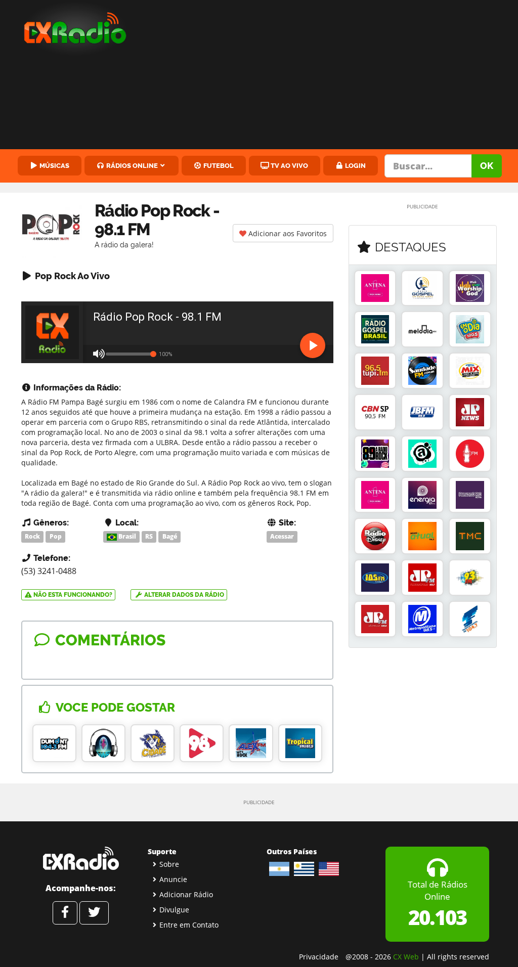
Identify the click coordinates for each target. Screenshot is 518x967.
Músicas (53, 165)
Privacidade (318, 956)
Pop (56, 536)
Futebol (218, 165)
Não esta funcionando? (72, 594)
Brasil (126, 536)
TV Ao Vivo (288, 165)
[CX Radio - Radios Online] (81, 858)
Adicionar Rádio (186, 894)
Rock (32, 536)
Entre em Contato (189, 925)
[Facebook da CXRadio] (65, 913)
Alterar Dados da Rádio (183, 594)
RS (149, 536)
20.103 (437, 917)
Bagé (169, 536)
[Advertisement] (331, 76)
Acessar (282, 536)
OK (486, 165)
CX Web (406, 956)
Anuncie (173, 879)
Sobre (169, 864)
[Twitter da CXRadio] (94, 913)
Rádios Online (131, 165)
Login (354, 165)
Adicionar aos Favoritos (286, 233)
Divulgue (174, 909)
